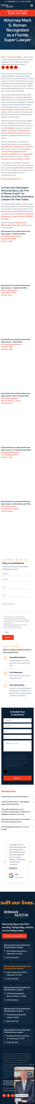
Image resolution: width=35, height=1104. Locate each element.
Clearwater (5, 159)
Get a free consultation (14, 936)
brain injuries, (14, 154)
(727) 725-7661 (12, 979)
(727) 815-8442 (6, 403)
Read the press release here (11, 179)
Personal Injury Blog (14, 57)
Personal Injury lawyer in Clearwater (13, 211)
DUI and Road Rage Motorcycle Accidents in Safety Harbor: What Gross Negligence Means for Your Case (15, 811)
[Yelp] (12, 1095)
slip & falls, (17, 151)
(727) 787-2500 (6, 241)
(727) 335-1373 (12, 1042)
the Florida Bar (10, 128)
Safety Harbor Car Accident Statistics (15, 797)
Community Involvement (12, 1083)
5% (30, 86)
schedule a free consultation (22, 168)
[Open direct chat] (30, 1064)
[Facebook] (8, 1095)
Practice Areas (8, 1081)
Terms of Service (17, 627)
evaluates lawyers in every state (12, 109)
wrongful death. (27, 154)
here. (22, 91)
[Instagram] (4, 1095)
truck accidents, (7, 151)
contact (24, 204)
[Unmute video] (24, 1081)
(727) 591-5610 (6, 295)
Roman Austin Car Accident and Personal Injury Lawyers (17, 946)
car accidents (25, 149)
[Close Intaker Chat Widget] (33, 1064)
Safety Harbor (6, 216)
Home (3, 57)
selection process (7, 97)
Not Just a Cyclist (9, 1085)
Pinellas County (20, 223)
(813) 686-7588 (6, 349)
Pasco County (21, 225)
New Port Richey (24, 159)
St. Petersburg (28, 214)
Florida (19, 214)
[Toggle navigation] (31, 5)
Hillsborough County (8, 225)
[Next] (30, 861)
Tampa (12, 159)
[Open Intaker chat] (17, 1103)
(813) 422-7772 (12, 1021)
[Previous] (5, 861)
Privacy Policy (7, 627)
